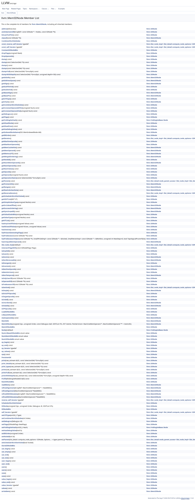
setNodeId (6, 436)
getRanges (6, 187)
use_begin (5, 449)
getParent (5, 181)
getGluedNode (7, 123)
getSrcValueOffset (9, 205)
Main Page (5, 9)
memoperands (7, 318)
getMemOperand (8, 150)
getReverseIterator (9, 193)
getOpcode (6, 172)
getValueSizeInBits (9, 214)
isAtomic (5, 257)
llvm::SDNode (151, 29)
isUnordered (6, 303)
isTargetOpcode (8, 296)
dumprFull (6, 71)
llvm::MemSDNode (39, 24)
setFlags (5, 424)
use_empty (6, 452)
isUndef (5, 300)
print (3, 360)
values (4, 488)
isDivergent (6, 263)
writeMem (6, 491)
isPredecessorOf (8, 284)
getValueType (7, 217)
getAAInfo (6, 77)
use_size (5, 458)
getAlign (5, 83)
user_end (5, 464)
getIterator (6, 138)
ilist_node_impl (7, 245)
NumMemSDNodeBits (10, 336)
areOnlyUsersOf (8, 32)
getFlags (5, 117)
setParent (5, 439)
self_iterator (6, 412)
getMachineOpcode (9, 141)
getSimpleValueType (9, 202)
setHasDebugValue (9, 430)
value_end (5, 482)
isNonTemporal (7, 275)
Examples (61, 9)
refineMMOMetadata (10, 394)
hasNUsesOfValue (8, 226)
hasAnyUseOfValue (9, 223)
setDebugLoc (7, 421)
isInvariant (6, 266)
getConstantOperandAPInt (12, 108)
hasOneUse (6, 230)
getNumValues (7, 169)
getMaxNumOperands (10, 144)
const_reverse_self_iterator (12, 44)
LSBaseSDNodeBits (9, 315)
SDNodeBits (6, 409)
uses (3, 473)
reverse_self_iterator (9, 400)
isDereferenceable (8, 260)
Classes (44, 9)
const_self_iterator (9, 47)
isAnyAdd (5, 251)
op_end (4, 345)
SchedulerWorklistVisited (11, 403)
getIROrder (6, 135)
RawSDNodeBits (8, 382)
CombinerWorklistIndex (11, 41)
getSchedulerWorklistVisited (13, 196)
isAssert (5, 254)
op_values (5, 351)
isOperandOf (6, 281)
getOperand (6, 175)
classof (4, 38)
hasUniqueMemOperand (11, 242)
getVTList (5, 220)
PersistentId (6, 357)
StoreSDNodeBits (8, 446)
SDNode (5, 406)
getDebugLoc (7, 114)
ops (3, 354)
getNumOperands (9, 166)
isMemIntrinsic (7, 272)
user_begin (6, 461)
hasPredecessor (8, 236)
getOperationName (9, 178)
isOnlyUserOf (7, 278)
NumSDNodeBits (8, 339)
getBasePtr (6, 96)
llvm (2, 13)
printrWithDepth (8, 376)
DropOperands (7, 56)
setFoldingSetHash (9, 427)
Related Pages (16, 9)
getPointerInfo (7, 184)
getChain (5, 102)
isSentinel (5, 287)
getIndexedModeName (11, 132)
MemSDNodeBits (8, 327)
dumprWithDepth (8, 74)
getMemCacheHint (9, 147)
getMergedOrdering (9, 157)
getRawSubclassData (10, 190)
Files (52, 9)
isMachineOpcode (8, 269)
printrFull (5, 373)
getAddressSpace (8, 80)
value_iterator (7, 485)
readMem (5, 385)
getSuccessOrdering (9, 208)
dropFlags (5, 53)
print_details (6, 363)
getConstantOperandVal (11, 111)
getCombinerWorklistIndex (12, 105)
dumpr (4, 65)
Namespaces (33, 9)
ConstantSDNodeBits (10, 50)
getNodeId (6, 160)
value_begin (6, 479)
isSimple (5, 290)
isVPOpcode (6, 309)
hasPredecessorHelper (10, 239)
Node (4, 330)
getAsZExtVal (7, 90)
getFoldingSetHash (9, 120)
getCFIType (6, 99)
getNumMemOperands (11, 163)
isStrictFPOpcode (8, 293)
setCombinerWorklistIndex (12, 418)
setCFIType (6, 415)
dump (4, 59)
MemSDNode (11, 13)
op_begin (5, 342)
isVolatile (5, 306)
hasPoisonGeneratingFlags (12, 233)
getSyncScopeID (8, 211)
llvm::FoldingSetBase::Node (157, 120)
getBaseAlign (7, 93)
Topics (25, 9)
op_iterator (6, 348)
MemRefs (5, 321)
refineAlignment (8, 388)
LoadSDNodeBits (8, 312)
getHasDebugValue (9, 129)
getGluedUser (7, 126)
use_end (5, 455)
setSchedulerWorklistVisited (13, 443)
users (4, 467)
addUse (4, 29)
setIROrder (6, 433)
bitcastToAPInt (7, 35)
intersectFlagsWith (9, 248)
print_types (6, 366)
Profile (4, 379)
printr (4, 369)
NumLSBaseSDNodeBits (11, 333)
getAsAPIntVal (7, 87)
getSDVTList (6, 199)
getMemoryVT (7, 153)
